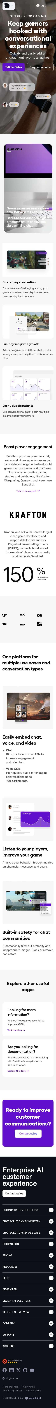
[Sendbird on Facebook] (4, 1370)
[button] (8, 6)
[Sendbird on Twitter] (18, 1370)
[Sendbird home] (33, 1398)
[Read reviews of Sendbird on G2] (25, 1361)
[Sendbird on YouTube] (32, 1370)
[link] (13, 67)
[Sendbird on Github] (25, 1370)
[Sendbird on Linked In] (11, 1370)
